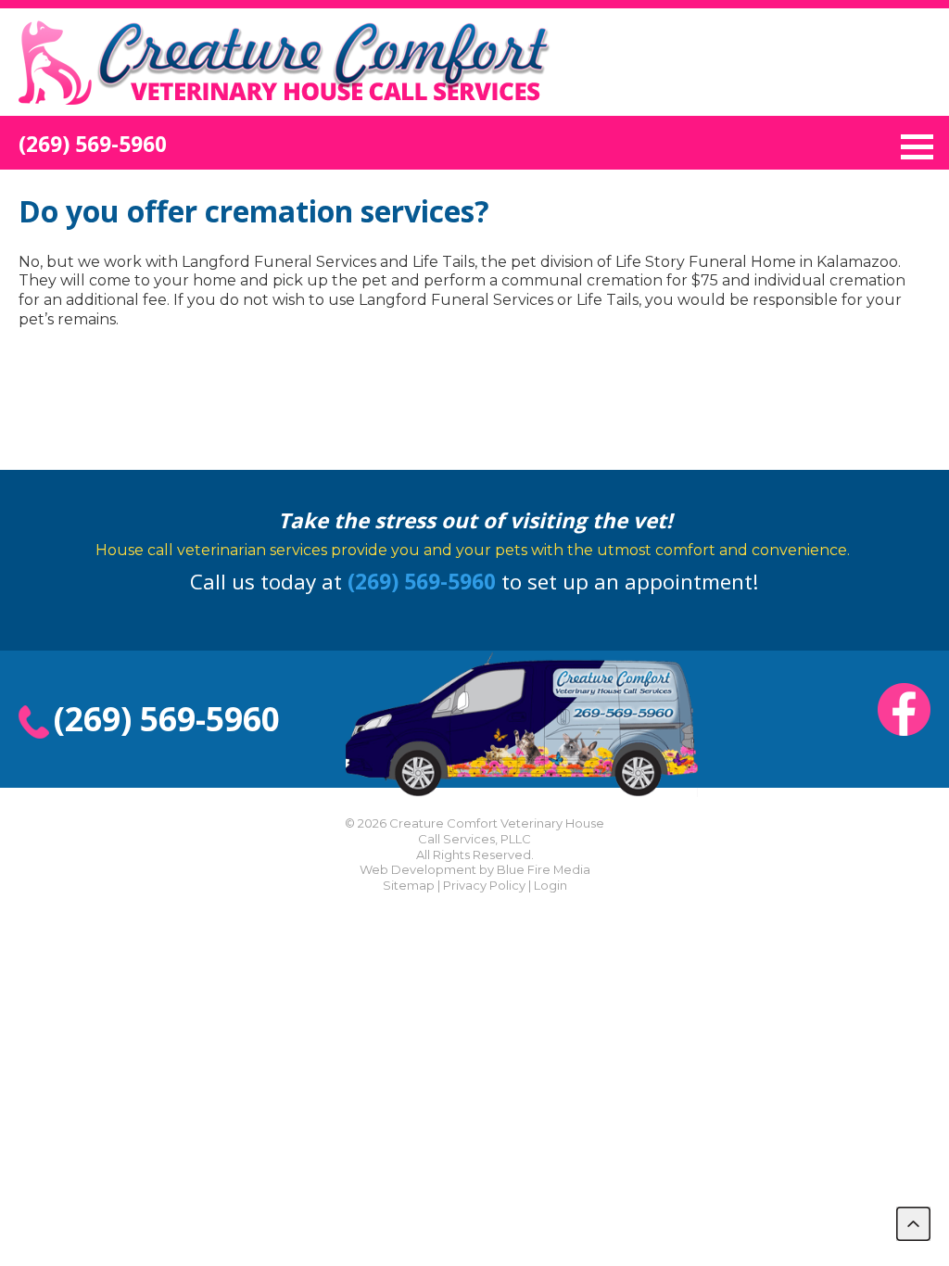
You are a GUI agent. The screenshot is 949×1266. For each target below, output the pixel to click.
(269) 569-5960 (93, 144)
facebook (904, 709)
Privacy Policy (484, 885)
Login (550, 885)
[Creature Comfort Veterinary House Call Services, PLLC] (284, 106)
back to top (913, 1224)
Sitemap (409, 885)
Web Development (418, 869)
